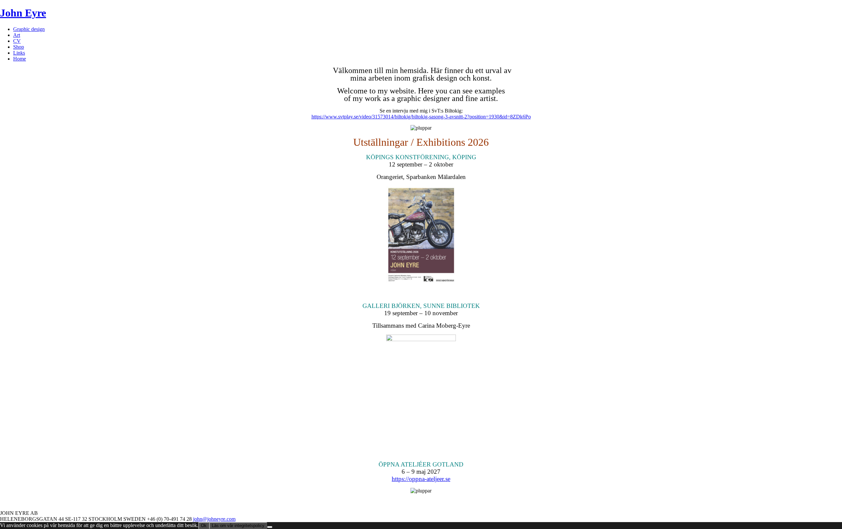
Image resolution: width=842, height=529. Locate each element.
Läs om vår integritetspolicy (238, 525)
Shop (18, 47)
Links (19, 53)
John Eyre (23, 13)
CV (17, 41)
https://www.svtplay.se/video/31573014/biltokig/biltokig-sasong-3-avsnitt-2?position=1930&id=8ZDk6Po (421, 116)
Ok (204, 525)
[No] (269, 527)
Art (16, 35)
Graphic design (29, 29)
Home (19, 59)
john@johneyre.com (214, 519)
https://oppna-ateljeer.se (421, 478)
